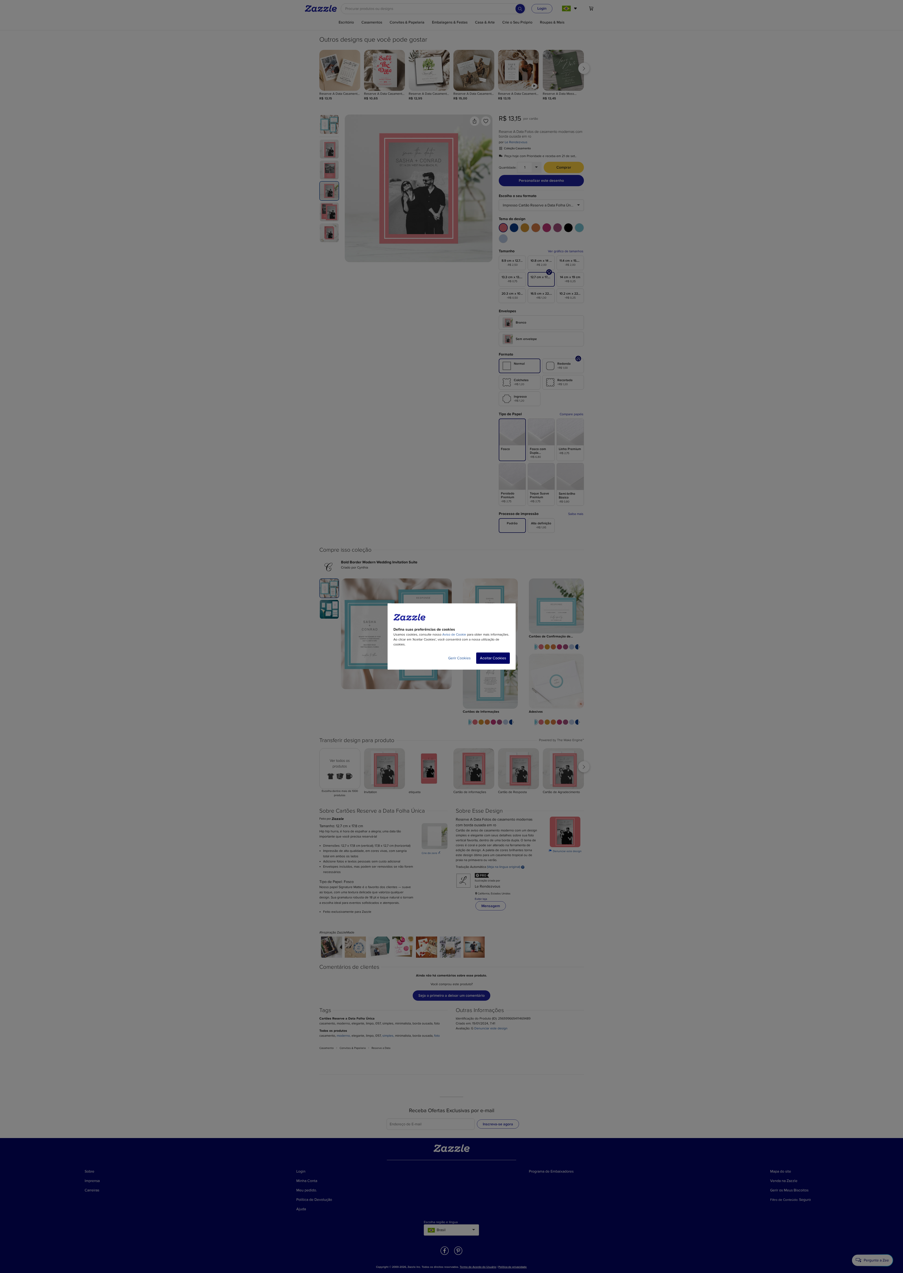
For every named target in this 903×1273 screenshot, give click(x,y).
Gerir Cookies (459, 658)
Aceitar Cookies (493, 658)
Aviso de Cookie (454, 634)
